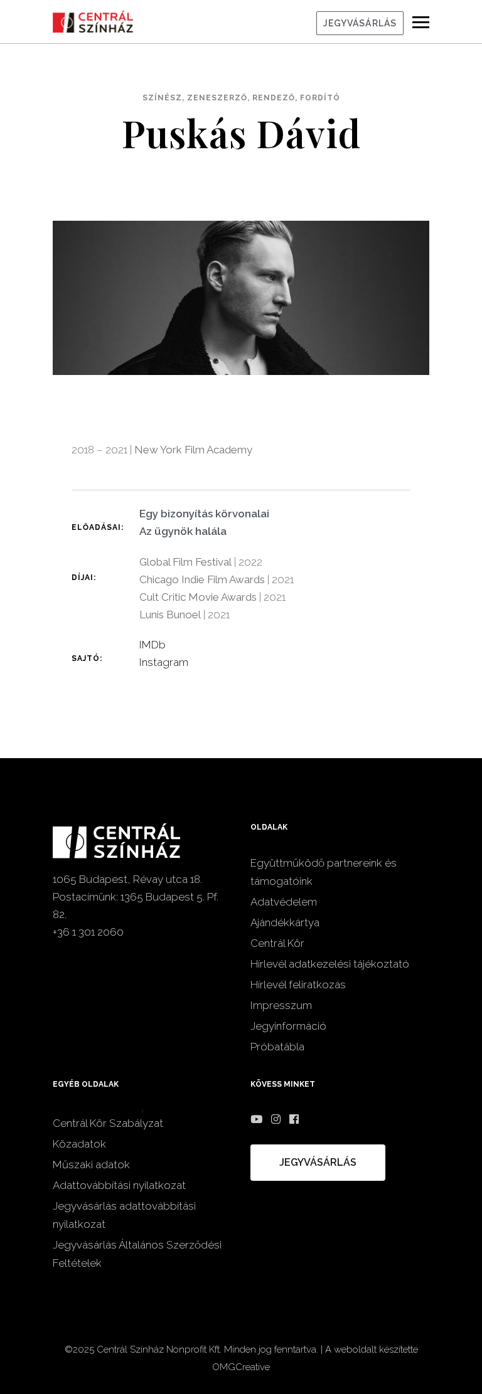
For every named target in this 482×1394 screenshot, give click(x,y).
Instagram (163, 662)
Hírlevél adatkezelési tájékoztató (329, 964)
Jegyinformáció (288, 1026)
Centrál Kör (277, 943)
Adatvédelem (283, 901)
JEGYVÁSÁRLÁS (360, 23)
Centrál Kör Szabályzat (108, 1123)
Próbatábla (277, 1046)
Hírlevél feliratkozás (298, 984)
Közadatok (79, 1144)
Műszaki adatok (91, 1164)
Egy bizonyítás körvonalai (204, 513)
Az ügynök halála (183, 531)
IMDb (152, 644)
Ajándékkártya (284, 922)
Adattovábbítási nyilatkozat (119, 1185)
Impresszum (281, 1005)
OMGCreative (241, 1367)
